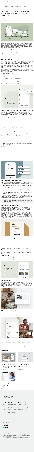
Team (25, 404)
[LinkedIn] (5, 422)
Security (19, 407)
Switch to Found (20, 409)
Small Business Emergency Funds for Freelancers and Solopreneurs (8, 366)
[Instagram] (8, 422)
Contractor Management (12, 410)
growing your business (15, 113)
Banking (4, 404)
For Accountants (10, 414)
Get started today (22, 346)
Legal (25, 410)
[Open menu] (32, 1)
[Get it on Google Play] (6, 427)
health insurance (11, 213)
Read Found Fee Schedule (8, 436)
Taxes (3, 407)
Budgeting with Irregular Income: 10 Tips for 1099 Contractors (8, 385)
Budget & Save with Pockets (12, 412)
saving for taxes (10, 133)
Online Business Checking (12, 404)
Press (26, 409)
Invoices (4, 409)
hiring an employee (23, 189)
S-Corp (9, 140)
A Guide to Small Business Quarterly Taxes (25, 365)
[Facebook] (3, 422)
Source (27, 446)
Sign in (7, 1)
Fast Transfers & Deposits (12, 409)
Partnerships (27, 407)
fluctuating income (3, 209)
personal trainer (8, 124)
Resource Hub (20, 404)
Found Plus (8, 200)
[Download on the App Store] (6, 425)
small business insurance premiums (17, 192)
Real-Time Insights (11, 407)
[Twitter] (6, 422)
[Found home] (3, 1)
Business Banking (4, 20)
